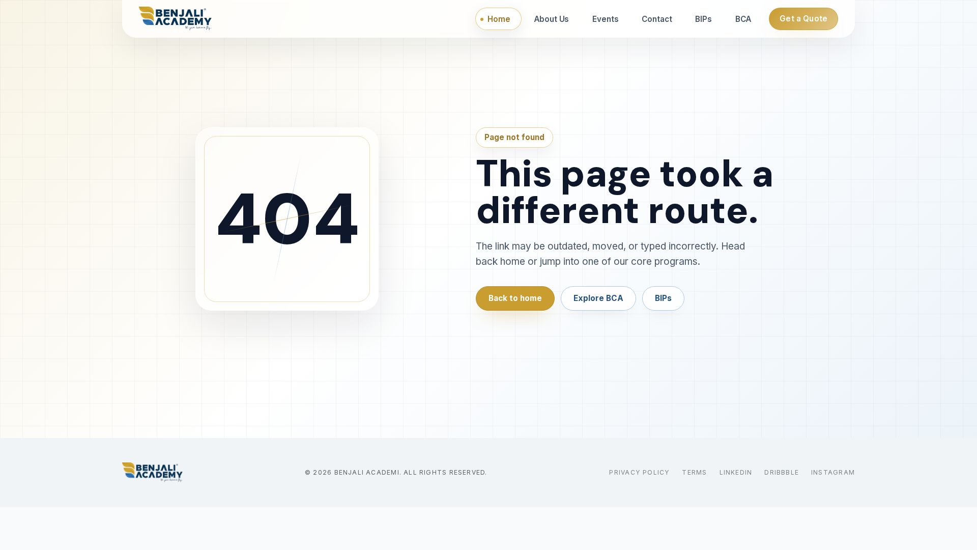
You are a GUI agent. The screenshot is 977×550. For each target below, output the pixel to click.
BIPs (663, 298)
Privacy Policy (639, 472)
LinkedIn (736, 472)
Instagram (833, 472)
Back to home (515, 298)
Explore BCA (598, 298)
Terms (694, 472)
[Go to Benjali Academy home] (152, 472)
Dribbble (781, 472)
